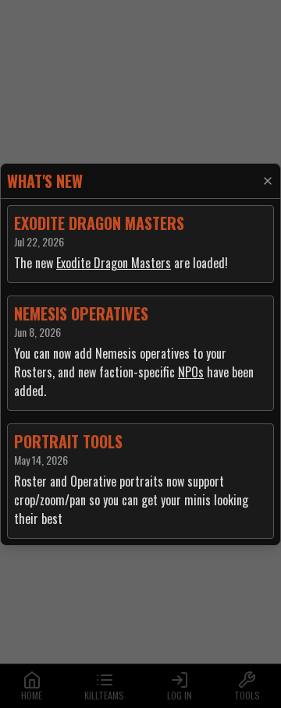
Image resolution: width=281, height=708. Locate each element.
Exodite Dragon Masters (113, 262)
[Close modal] (267, 181)
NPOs (191, 372)
